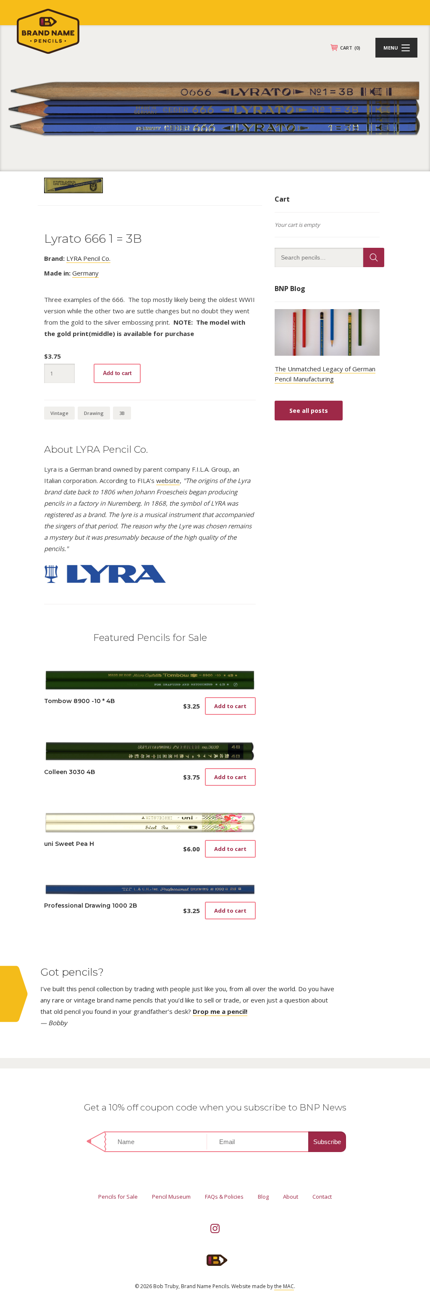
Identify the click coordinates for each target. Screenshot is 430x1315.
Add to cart (117, 373)
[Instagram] (215, 1228)
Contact (322, 1196)
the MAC (284, 1286)
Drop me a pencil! (220, 1011)
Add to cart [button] (230, 706)
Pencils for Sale (118, 1196)
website (168, 480)
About (290, 1196)
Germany (85, 273)
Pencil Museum (171, 1196)
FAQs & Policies (224, 1196)
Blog (263, 1196)
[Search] (373, 257)
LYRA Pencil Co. (88, 258)
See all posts (308, 411)
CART (350, 48)
